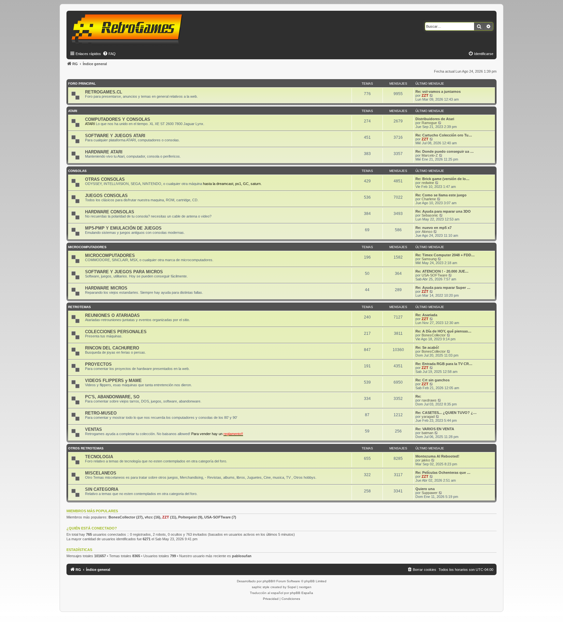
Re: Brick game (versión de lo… (442, 179)
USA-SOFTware (434, 275)
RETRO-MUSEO (101, 413)
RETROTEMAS (79, 307)
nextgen (305, 587)
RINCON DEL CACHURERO (112, 348)
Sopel (291, 587)
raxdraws (429, 400)
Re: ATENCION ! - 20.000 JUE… (442, 271)
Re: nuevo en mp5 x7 (433, 228)
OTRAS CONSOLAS (105, 179)
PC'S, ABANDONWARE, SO (112, 396)
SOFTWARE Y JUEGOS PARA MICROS (124, 271)
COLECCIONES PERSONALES (116, 331)
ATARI (72, 111)
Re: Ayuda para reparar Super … (442, 288)
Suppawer (430, 493)
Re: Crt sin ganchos (432, 380)
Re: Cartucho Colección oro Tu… (443, 135)
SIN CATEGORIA (101, 489)
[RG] (129, 29)
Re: (418, 396)
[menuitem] (109, 54)
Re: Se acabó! (427, 347)
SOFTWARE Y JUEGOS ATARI (115, 135)
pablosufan (242, 556)
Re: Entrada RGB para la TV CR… (443, 364)
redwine (428, 183)
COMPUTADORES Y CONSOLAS (117, 119)
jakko (426, 460)
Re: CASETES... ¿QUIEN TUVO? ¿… (446, 413)
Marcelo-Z (430, 155)
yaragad (428, 416)
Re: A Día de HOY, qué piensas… (443, 331)
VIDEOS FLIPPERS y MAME (113, 380)
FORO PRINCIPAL (82, 83)
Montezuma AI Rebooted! (437, 456)
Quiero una (425, 489)
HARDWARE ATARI (104, 151)
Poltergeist (187, 517)
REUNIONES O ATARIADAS (112, 315)
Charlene (429, 199)
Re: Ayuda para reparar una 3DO (443, 211)
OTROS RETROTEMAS (86, 448)
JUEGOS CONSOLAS (106, 195)
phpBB (268, 581)
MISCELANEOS (100, 473)
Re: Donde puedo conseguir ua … (444, 151)
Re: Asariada (426, 315)
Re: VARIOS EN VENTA (434, 429)
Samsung (429, 259)
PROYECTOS (98, 364)
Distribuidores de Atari (434, 119)
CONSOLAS (77, 171)
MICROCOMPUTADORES (87, 247)
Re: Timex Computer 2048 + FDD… (445, 255)
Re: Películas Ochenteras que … (442, 472)
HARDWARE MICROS (106, 288)
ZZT (425, 95)
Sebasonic (430, 215)
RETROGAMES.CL (103, 92)
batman (427, 433)
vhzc (149, 517)
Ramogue (429, 123)
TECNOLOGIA (99, 456)
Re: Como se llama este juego (441, 195)
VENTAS (93, 429)
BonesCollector (434, 335)
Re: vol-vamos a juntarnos (438, 91)
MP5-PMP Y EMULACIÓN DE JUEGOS (123, 228)
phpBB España (301, 593)
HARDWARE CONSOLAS (109, 211)
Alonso (427, 231)
